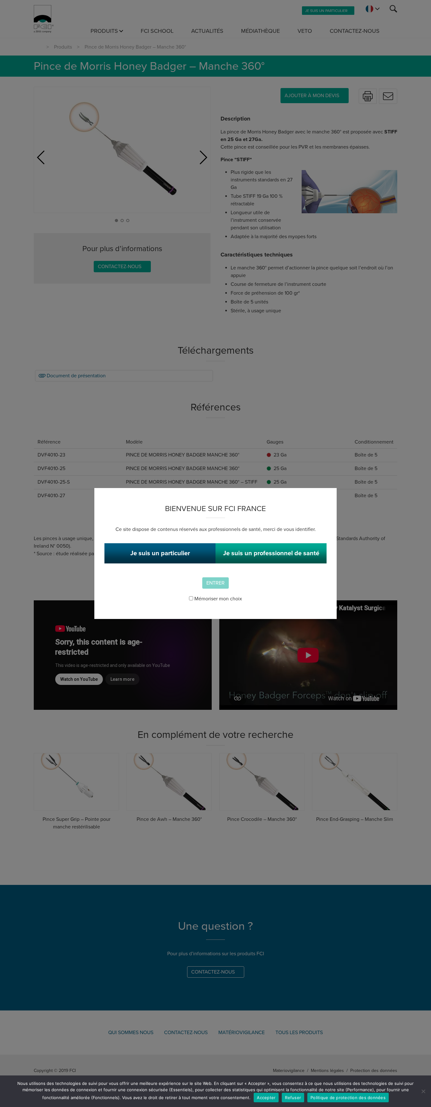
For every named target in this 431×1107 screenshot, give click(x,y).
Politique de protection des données (348, 1097)
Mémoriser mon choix (217, 599)
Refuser (293, 1097)
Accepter (266, 1097)
